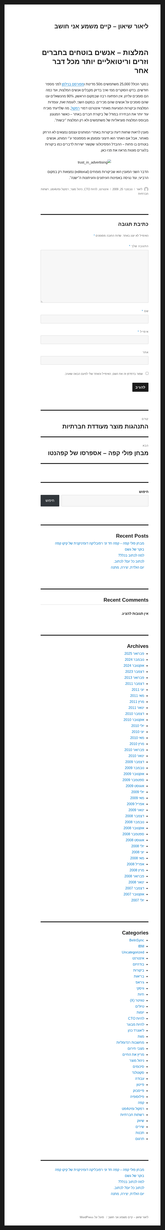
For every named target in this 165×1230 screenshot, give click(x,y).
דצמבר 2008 (134, 816)
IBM (141, 946)
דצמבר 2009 (134, 762)
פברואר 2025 (134, 653)
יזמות (140, 1012)
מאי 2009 (137, 798)
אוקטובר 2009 (134, 774)
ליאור (139, 189)
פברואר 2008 (134, 876)
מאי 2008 (137, 858)
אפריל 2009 (135, 804)
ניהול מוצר (76, 189)
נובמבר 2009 (134, 768)
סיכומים (138, 1066)
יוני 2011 (138, 689)
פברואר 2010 (134, 750)
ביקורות (138, 970)
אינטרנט (103, 189)
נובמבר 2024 (134, 659)
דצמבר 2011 (134, 683)
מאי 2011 (137, 696)
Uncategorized (133, 952)
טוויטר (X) (137, 1000)
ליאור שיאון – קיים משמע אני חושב (101, 26)
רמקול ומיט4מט (59, 189)
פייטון (140, 1084)
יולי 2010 (137, 726)
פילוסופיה (137, 1096)
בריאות (139, 976)
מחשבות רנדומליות (130, 1042)
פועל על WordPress (92, 1217)
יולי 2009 (137, 792)
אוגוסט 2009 (135, 786)
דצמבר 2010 (134, 714)
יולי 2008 (137, 846)
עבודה (139, 1078)
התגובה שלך (138, 246)
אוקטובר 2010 (134, 720)
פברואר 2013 (134, 677)
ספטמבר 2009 (133, 780)
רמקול (75, 108)
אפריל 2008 (135, 864)
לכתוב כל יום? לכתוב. (129, 561)
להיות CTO (90, 189)
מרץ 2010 (137, 744)
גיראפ (140, 982)
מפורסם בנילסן (73, 84)
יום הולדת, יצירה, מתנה (127, 567)
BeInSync (136, 940)
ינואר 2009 (136, 810)
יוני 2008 (138, 852)
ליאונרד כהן (136, 1030)
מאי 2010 (137, 738)
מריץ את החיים (133, 1054)
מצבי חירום (136, 1048)
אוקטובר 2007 (134, 894)
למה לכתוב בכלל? (131, 555)
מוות (141, 1036)
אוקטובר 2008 (134, 828)
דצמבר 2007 (134, 888)
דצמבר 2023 (134, 671)
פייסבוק (138, 1090)
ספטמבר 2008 (133, 834)
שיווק (140, 1121)
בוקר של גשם (134, 549)
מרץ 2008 (137, 870)
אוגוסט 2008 (135, 840)
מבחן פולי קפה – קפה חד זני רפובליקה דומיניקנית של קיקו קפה (99, 543)
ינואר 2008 (136, 882)
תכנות (140, 1133)
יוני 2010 (138, 732)
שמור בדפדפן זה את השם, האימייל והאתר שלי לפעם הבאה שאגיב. (103, 373)
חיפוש (143, 492)
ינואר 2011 (136, 708)
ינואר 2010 (136, 756)
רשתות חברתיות (132, 1115)
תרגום (139, 1139)
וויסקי (140, 988)
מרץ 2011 (137, 702)
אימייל (143, 331)
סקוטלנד (138, 1072)
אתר (145, 352)
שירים (140, 1127)
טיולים (139, 1006)
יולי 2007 (137, 900)
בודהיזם (138, 964)
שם (145, 311)
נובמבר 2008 (134, 822)
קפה (141, 1103)
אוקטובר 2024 (134, 665)
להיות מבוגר (135, 1024)
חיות (141, 994)
